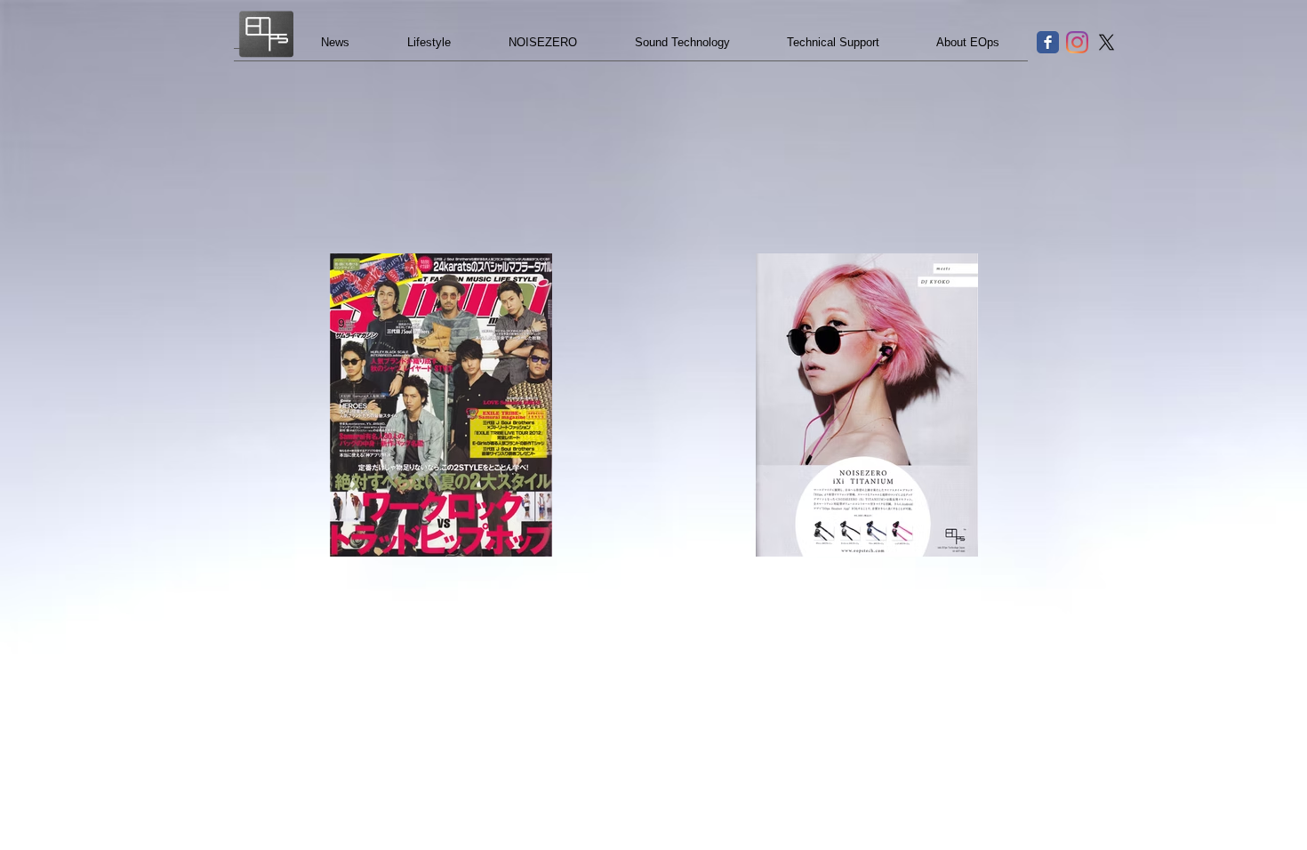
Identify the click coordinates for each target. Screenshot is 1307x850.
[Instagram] (1077, 42)
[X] (1106, 42)
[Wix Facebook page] (1048, 42)
